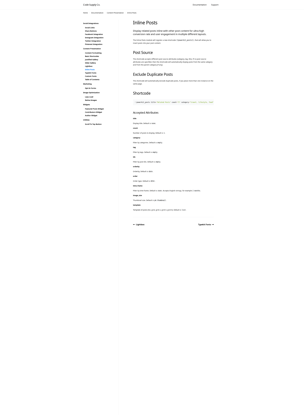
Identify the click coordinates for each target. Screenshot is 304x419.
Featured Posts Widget (94, 109)
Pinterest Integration (93, 44)
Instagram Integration (94, 37)
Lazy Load (89, 97)
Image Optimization (91, 92)
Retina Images (91, 100)
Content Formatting (93, 53)
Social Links (90, 27)
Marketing (87, 84)
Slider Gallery (90, 63)
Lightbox (140, 224)
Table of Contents (92, 79)
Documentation (200, 4)
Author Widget (91, 115)
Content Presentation (115, 13)
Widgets (86, 104)
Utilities (86, 120)
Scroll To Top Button (93, 124)
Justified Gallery (91, 59)
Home (85, 13)
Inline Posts (131, 13)
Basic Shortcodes (92, 56)
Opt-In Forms (90, 88)
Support (214, 4)
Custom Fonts (91, 76)
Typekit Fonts (204, 224)
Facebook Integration (94, 34)
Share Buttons (91, 31)
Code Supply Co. (91, 4)
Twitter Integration (93, 41)
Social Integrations (91, 23)
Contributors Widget (93, 112)
